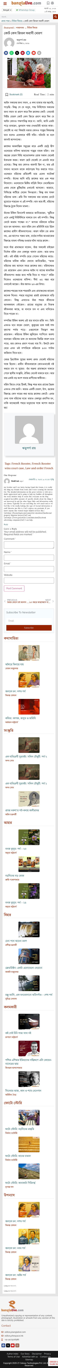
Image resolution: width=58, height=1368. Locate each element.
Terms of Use (13, 1357)
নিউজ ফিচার (17, 21)
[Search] (55, 16)
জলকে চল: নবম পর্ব (15, 1248)
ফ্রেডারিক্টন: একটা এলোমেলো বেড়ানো (23, 968)
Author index (12, 1354)
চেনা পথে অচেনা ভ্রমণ (16, 941)
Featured (9, 28)
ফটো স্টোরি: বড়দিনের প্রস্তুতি (19, 1129)
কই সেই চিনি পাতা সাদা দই (18, 1033)
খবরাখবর (20, 28)
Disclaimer (37, 1354)
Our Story (25, 1354)
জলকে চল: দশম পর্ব (15, 691)
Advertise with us (30, 1357)
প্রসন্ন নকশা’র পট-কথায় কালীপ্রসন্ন (22, 810)
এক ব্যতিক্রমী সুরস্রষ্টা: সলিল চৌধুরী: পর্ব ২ (26, 757)
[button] (6, 53)
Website (8, 575)
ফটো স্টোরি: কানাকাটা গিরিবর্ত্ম (20, 1183)
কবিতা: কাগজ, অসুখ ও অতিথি (20, 718)
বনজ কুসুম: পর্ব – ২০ (15, 849)
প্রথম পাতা (5, 21)
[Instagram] (17, 1345)
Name (8, 552)
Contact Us (45, 1357)
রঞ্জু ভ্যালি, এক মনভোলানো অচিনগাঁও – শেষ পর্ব (28, 995)
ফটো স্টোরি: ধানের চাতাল (18, 1156)
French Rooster (21, 464)
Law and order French (39, 468)
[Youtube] (13, 1345)
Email (7, 564)
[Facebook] (3, 1345)
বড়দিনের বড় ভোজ (14, 876)
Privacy (47, 1354)
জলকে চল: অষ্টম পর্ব (15, 1275)
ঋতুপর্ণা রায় (21, 40)
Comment (10, 539)
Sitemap (29, 1360)
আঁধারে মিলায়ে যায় (14, 664)
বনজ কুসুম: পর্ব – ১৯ (15, 903)
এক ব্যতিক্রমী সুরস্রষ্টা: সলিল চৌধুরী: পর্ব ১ (26, 783)
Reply (6, 524)
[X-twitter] (8, 1345)
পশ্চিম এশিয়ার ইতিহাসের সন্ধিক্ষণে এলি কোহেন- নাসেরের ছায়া (28, 1062)
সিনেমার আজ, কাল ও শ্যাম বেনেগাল (23, 1091)
